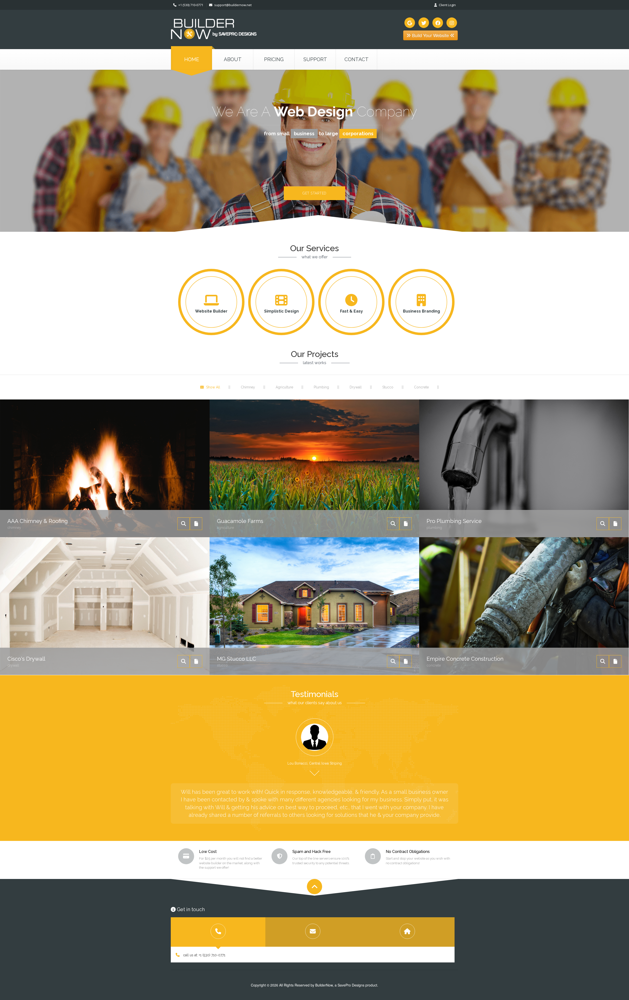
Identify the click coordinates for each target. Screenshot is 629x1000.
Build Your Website (430, 35)
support (315, 59)
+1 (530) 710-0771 (190, 5)
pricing (274, 59)
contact (356, 59)
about (233, 59)
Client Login (447, 5)
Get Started (314, 193)
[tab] (218, 932)
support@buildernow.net (233, 5)
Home (191, 59)
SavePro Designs (351, 985)
